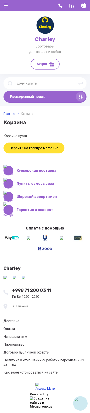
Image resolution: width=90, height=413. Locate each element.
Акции (42, 64)
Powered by (39, 394)
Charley (45, 39)
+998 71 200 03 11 (31, 290)
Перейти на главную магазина (34, 148)
